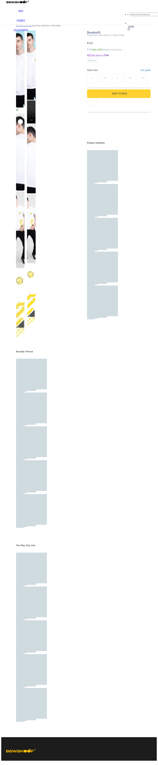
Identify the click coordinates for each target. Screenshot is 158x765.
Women (21, 20)
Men (21, 11)
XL (130, 78)
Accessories (21, 30)
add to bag (119, 93)
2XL (143, 78)
